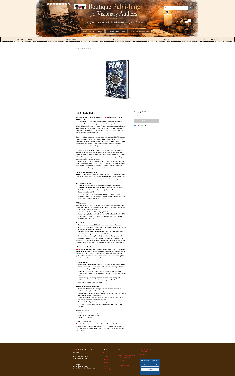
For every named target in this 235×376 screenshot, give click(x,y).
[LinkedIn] (51, 4)
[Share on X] (145, 126)
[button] (188, 21)
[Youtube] (69, 4)
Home (78, 48)
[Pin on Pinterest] (138, 126)
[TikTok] (63, 4)
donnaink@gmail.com (80, 366)
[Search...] (190, 8)
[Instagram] (54, 4)
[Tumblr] (60, 4)
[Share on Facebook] (135, 126)
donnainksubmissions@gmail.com (84, 368)
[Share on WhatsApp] (142, 126)
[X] (66, 4)
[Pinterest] (57, 4)
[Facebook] (48, 4)
